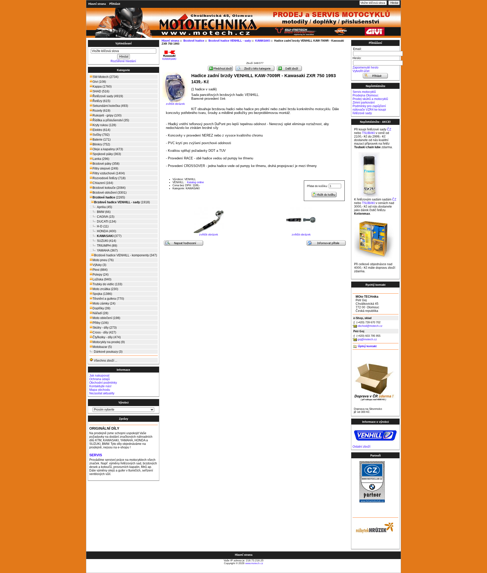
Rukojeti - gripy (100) (107, 115)
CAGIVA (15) (105, 216)
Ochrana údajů (99, 379)
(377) (109, 236)
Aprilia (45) (104, 207)
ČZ (389, 129)
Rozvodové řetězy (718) (109, 178)
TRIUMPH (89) (107, 245)
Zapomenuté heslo (365, 67)
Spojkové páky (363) (107, 154)
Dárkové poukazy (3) (108, 351)
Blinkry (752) (101, 144)
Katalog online (195, 182)
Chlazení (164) (103, 183)
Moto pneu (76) (103, 260)
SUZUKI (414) (106, 241)
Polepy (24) (101, 274)
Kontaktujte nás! (100, 386)
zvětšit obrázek (208, 234)
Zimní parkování (364, 102)
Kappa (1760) (102, 86)
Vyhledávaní (123, 43)
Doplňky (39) (101, 308)
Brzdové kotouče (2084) (109, 188)
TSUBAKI (368, 133)
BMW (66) (104, 212)
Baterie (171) (102, 139)
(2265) (109, 197)
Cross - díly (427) (104, 332)
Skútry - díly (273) (105, 327)
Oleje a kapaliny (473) (108, 149)
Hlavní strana (97, 3)
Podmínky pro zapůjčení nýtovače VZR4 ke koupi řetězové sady (369, 109)
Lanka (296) (101, 159)
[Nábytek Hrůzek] (373, 527)
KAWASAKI (169, 58)
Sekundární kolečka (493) (110, 106)
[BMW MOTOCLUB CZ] (372, 501)
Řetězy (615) (101, 101)
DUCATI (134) (106, 221)
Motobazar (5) (102, 347)
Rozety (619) (101, 110)
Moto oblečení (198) (106, 318)
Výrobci (123, 402)
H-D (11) (103, 226)
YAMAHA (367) (107, 250)
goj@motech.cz (367, 339)
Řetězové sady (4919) (108, 96)
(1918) (122, 202)
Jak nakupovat (99, 375)
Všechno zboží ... (105, 360)
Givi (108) (99, 81)
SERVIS (95, 455)
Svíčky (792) (101, 135)
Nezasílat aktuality (101, 393)
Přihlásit (114, 3)
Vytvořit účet (361, 71)
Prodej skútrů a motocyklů (370, 99)
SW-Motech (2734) (105, 77)
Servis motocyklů (364, 92)
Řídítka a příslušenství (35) (111, 120)
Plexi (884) (100, 270)
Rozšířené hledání (123, 61)
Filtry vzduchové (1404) (109, 173)
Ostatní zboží (361, 446)
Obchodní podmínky (103, 382)
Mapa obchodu (99, 390)
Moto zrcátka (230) (105, 289)
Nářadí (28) (100, 313)
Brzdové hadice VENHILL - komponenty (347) (125, 255)
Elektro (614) (101, 130)
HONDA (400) (106, 231)
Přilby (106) (101, 323)
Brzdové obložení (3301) (110, 192)
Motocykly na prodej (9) (109, 342)
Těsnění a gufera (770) (108, 298)
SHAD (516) (101, 91)
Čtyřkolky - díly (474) (107, 337)
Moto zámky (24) (104, 303)
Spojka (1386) (102, 294)
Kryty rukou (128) (104, 125)
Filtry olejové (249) (105, 168)
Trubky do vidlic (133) (107, 284)
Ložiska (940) (102, 279)
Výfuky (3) (99, 265)
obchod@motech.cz (370, 325)
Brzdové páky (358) (106, 163)
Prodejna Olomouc (365, 95)
